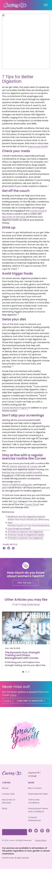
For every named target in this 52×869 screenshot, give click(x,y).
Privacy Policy (40, 840)
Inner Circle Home (30, 604)
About (5, 788)
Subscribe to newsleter (30, 700)
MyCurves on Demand (8, 801)
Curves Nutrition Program (15, 407)
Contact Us (13, 832)
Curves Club (8, 793)
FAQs (4, 808)
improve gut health (38, 146)
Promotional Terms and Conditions (38, 810)
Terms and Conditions (33, 801)
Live (15, 501)
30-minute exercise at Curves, (21, 466)
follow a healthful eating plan (17, 484)
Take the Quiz (24, 582)
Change (32, 775)
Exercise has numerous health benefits (22, 472)
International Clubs (38, 793)
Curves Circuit (37, 210)
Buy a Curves (34, 788)
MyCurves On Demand (13, 216)
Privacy (13, 695)
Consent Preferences (34, 819)
